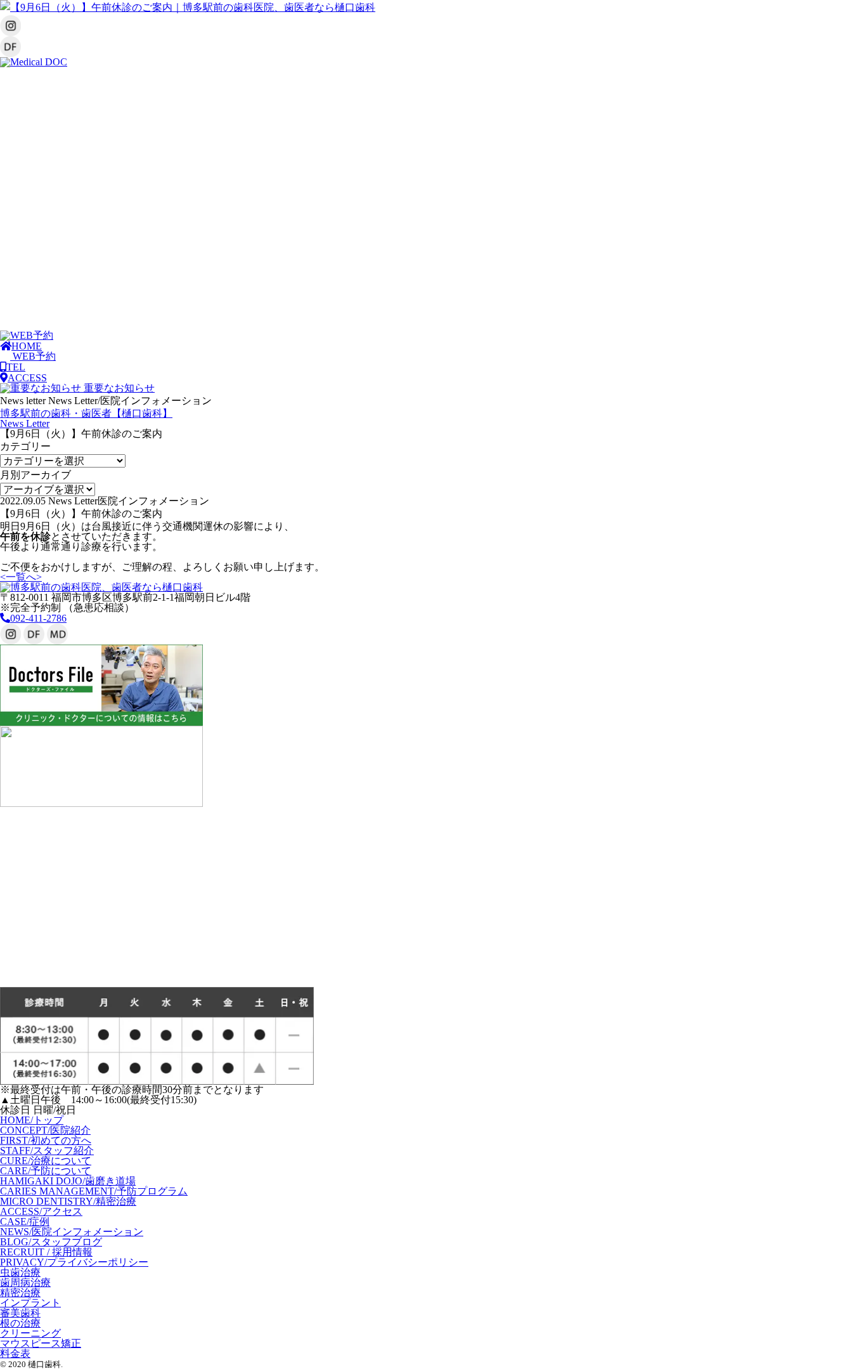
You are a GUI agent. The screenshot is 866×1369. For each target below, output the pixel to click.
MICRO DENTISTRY (68, 1201)
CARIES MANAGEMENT (94, 1191)
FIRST (45, 1140)
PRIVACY (74, 1262)
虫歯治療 (20, 1272)
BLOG (51, 1241)
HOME (31, 1120)
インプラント (30, 1302)
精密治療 (20, 1292)
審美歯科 (20, 1312)
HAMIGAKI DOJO (68, 1181)
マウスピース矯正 (40, 1343)
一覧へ (21, 577)
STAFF (47, 1150)
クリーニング (30, 1333)
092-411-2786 (38, 618)
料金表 (15, 1353)
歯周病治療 (25, 1282)
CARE (45, 1170)
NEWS (71, 1231)
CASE (24, 1221)
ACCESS (41, 1211)
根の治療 (20, 1323)
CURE (45, 1160)
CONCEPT (45, 1130)
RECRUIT (46, 1252)
